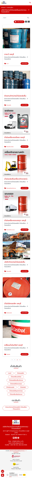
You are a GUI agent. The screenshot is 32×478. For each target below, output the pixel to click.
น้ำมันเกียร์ (23, 387)
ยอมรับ (24, 474)
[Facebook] (16, 438)
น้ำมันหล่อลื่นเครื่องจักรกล (16, 380)
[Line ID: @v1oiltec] (14, 438)
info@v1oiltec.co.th (17, 441)
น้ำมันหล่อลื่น (20, 373)
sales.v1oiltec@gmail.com (16, 443)
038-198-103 (14, 445)
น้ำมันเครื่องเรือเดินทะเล (16, 394)
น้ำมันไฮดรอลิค (10, 387)
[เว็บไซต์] (18, 438)
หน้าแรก (3, 7)
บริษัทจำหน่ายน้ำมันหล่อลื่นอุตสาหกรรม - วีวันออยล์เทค (17, 451)
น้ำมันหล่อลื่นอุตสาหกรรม (16, 391)
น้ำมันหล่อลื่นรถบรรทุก (16, 384)
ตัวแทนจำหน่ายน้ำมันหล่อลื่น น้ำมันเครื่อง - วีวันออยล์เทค (16, 408)
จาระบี (9, 373)
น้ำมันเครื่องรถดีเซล (16, 377)
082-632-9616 (23, 445)
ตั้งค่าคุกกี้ (20, 474)
